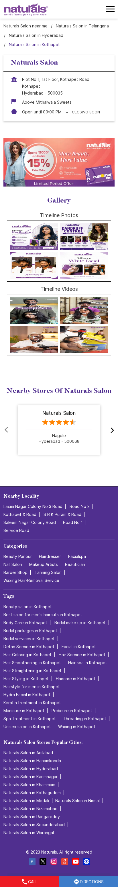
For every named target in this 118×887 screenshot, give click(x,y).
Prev (6, 430)
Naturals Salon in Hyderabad (30, 768)
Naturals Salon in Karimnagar (30, 776)
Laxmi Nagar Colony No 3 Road (32, 506)
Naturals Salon (59, 413)
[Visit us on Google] (64, 862)
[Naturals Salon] (25, 9)
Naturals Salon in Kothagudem (32, 792)
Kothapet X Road (19, 514)
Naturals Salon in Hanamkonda (32, 760)
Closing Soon (86, 112)
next (111, 430)
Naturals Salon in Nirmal (77, 800)
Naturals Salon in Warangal (28, 832)
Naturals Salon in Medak (26, 800)
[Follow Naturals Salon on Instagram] (53, 862)
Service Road (16, 530)
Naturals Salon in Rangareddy (31, 816)
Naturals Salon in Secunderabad (34, 824)
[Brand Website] (86, 862)
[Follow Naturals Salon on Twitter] (42, 862)
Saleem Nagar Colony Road (29, 522)
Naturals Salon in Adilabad (28, 752)
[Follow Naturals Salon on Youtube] (75, 862)
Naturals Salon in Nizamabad (30, 808)
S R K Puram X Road (62, 514)
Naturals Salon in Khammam (29, 784)
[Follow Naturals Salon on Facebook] (31, 862)
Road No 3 (80, 506)
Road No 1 (73, 522)
